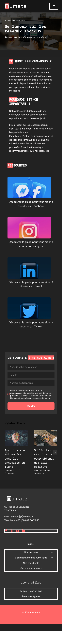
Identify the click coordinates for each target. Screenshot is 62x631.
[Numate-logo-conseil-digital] (15, 4)
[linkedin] (23, 531)
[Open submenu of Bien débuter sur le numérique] (52, 557)
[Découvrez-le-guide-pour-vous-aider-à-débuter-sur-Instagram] (29, 217)
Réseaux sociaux (13, 37)
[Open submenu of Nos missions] (52, 552)
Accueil (8, 20)
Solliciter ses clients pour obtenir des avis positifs (44, 458)
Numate (36, 612)
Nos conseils (19, 20)
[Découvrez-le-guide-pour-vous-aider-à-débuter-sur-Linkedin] (29, 258)
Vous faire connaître (35, 37)
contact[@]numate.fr (22, 516)
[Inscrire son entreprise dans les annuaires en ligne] (16, 438)
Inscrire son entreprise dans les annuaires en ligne (15, 458)
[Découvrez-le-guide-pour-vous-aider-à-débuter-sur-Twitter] (29, 298)
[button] (7, 452)
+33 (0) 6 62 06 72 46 (27, 520)
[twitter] (12, 531)
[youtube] (17, 531)
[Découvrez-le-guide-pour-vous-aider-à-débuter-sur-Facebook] (29, 177)
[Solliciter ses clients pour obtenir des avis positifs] (45, 438)
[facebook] (6, 531)
